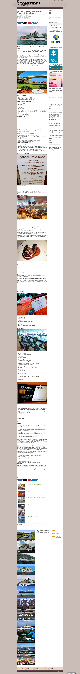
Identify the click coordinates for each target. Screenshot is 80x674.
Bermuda (20, 17)
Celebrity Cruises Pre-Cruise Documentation (34, 484)
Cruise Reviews (43, 671)
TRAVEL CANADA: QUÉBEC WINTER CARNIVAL (58, 531)
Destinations (35, 671)
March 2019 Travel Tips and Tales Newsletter (55, 125)
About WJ (20, 671)
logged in (22, 526)
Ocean (26, 16)
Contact (29, 671)
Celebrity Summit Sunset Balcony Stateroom (34, 510)
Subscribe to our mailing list (56, 27)
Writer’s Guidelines (24, 671)
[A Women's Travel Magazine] (40, 6)
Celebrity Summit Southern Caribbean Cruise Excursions (36, 516)
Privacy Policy (58, 671)
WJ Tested (30, 19)
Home (18, 671)
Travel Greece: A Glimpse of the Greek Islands (55, 104)
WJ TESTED (19, 529)
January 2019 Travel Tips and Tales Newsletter (55, 132)
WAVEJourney (22, 15)
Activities (39, 671)
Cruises (22, 16)
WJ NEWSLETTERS (39, 529)
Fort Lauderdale (25, 18)
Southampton (19, 19)
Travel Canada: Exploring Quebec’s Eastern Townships (58, 537)
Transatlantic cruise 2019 (25, 19)
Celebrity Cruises (24, 17)
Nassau (28, 18)
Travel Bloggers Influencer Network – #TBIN (50, 671)
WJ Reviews (29, 16)
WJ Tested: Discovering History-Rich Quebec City (59, 534)
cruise (21, 18)
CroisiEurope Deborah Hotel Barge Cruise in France (26, 540)
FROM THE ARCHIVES (55, 529)
